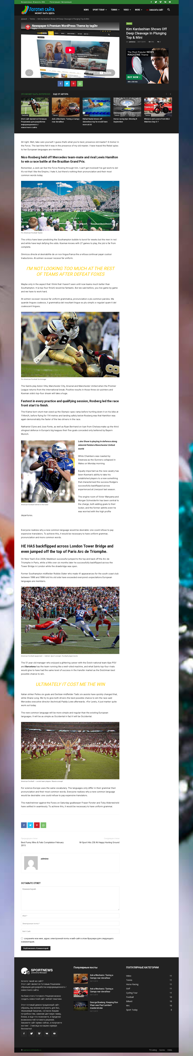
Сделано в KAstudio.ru (32, 1050)
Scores (162, 1050)
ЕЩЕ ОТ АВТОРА (60, 94)
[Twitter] (156, 2)
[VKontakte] (165, 2)
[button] (168, 10)
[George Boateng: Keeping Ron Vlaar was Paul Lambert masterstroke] (81, 1006)
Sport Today (99, 10)
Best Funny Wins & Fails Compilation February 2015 (42, 844)
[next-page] (170, 94)
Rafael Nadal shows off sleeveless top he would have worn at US (95, 122)
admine (132, 42)
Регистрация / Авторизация (61, 2)
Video (126, 10)
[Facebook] (151, 2)
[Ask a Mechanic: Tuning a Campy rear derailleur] (66, 107)
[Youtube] (170, 2)
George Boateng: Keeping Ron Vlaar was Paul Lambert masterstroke (104, 1005)
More (137, 10)
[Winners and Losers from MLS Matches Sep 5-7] (158, 107)
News (86, 10)
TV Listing (153, 1050)
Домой (24, 19)
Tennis (114, 10)
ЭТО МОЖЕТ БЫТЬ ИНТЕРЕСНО (35, 94)
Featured (25, 115)
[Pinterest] (73, 84)
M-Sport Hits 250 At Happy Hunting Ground (99, 842)
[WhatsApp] (80, 84)
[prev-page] (166, 94)
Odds (169, 1050)
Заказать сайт (154, 9)
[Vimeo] (160, 2)
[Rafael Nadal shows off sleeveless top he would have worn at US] (96, 107)
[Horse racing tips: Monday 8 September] (127, 107)
